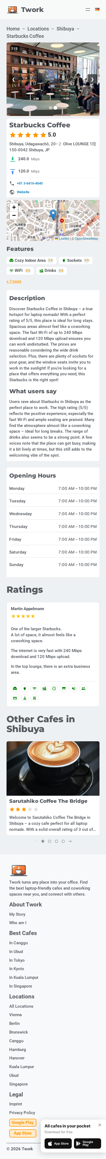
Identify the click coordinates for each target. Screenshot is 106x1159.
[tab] (50, 107)
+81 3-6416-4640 (30, 183)
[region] (53, 79)
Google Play (23, 1122)
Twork (32, 9)
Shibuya (65, 29)
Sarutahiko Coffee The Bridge (48, 801)
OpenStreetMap (86, 238)
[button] (53, 214)
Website (23, 192)
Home (13, 29)
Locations (38, 29)
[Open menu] (88, 9)
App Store (23, 1133)
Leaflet (63, 238)
